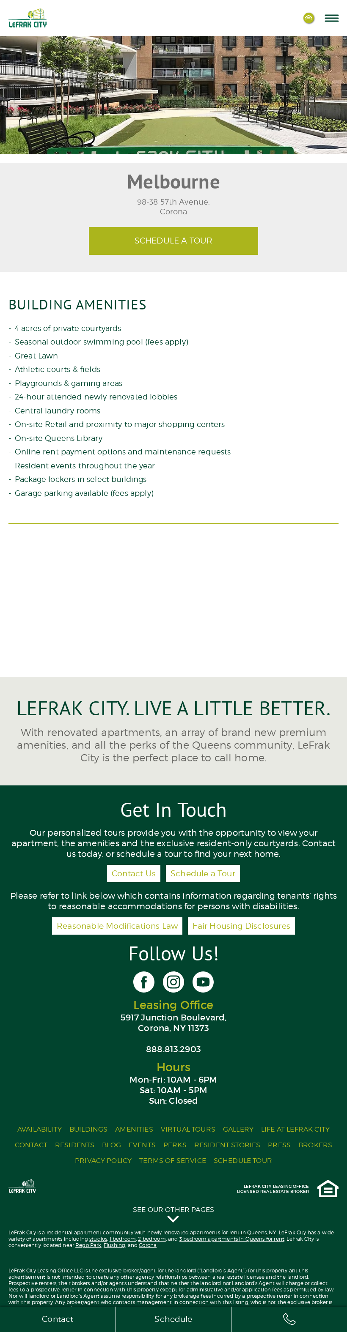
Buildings (88, 1129)
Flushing (114, 1245)
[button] (173, 1214)
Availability (39, 1129)
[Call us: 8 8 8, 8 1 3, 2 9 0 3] (289, 1319)
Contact (31, 1145)
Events (142, 1145)
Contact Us (134, 873)
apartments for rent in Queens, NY (233, 1232)
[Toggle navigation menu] (332, 18)
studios (98, 1239)
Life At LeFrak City (295, 1129)
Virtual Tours (188, 1129)
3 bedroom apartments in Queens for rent (231, 1239)
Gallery (238, 1129)
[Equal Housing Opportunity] (308, 18)
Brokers (315, 1145)
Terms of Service (172, 1161)
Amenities (134, 1129)
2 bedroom (151, 1239)
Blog (111, 1145)
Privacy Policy (103, 1161)
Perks (175, 1145)
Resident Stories (227, 1145)
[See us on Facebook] (143, 982)
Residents (74, 1145)
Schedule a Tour (203, 873)
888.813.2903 (173, 1049)
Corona (148, 1245)
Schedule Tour (243, 1161)
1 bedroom (123, 1239)
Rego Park (88, 1245)
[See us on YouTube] (203, 982)
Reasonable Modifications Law (117, 926)
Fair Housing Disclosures (241, 926)
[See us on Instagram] (173, 982)
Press (279, 1145)
